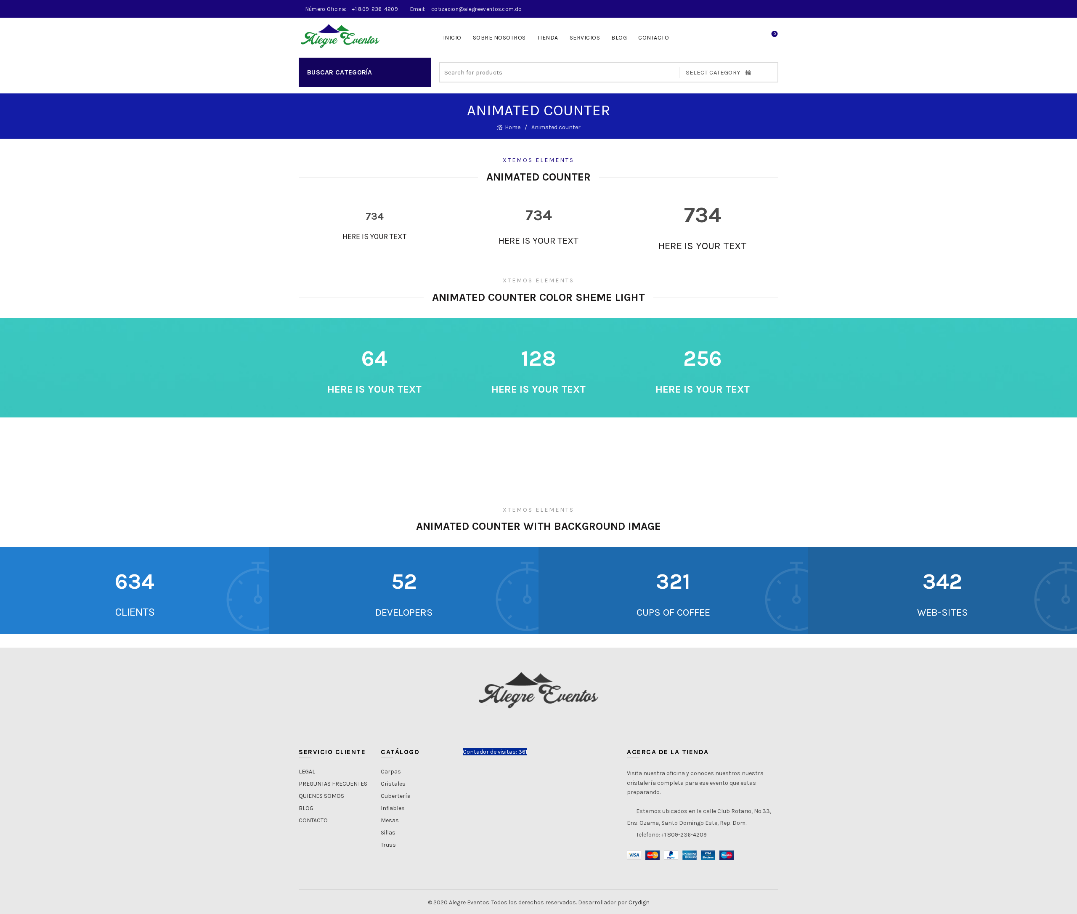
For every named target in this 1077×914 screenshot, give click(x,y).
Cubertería (396, 796)
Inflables (393, 808)
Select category (713, 72)
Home (512, 127)
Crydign (639, 902)
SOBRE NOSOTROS (499, 37)
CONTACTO (653, 37)
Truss (388, 844)
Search (767, 72)
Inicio (452, 37)
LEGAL (307, 771)
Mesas (390, 820)
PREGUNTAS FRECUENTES (333, 783)
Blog (619, 37)
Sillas (388, 832)
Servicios (585, 37)
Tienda (547, 37)
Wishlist (775, 34)
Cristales (393, 783)
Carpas (391, 771)
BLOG (306, 808)
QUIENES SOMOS (321, 796)
